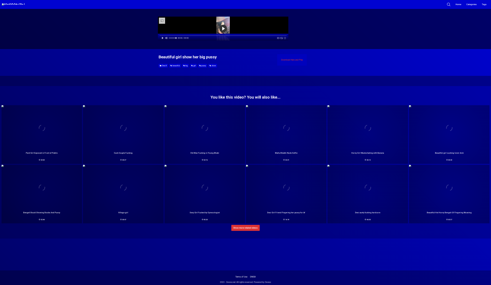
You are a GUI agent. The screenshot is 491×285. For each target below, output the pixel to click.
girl (194, 66)
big (186, 66)
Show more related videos (245, 228)
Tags (484, 4)
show (213, 66)
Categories (471, 4)
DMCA (253, 277)
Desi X (164, 66)
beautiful (176, 66)
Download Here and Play (292, 60)
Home (458, 4)
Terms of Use (241, 277)
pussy (203, 66)
